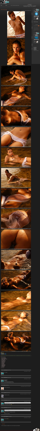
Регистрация (13, 5)
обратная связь (29, 6)
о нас (31, 6)
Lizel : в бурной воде (3, 360)
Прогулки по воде (3, 359)
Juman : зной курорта (3, 357)
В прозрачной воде (3, 361)
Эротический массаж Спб (36, 21)
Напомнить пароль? (17, 5)
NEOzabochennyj (5, 377)
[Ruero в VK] (36, 37)
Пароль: (6, 5)
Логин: (1, 5)
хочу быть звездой (25, 6)
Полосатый (5, 392)
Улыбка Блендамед (6, 416)
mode (23, 10)
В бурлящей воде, (3, 365)
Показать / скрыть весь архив (36, 50)
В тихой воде (2, 363)
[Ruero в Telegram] (36, 14)
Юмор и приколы (30, 4)
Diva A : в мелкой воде (3, 358)
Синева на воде (3, 362)
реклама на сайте (33, 6)
